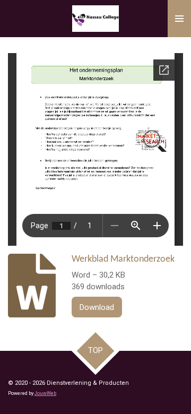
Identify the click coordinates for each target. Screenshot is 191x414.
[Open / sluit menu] (179, 18)
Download (97, 307)
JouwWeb (45, 393)
